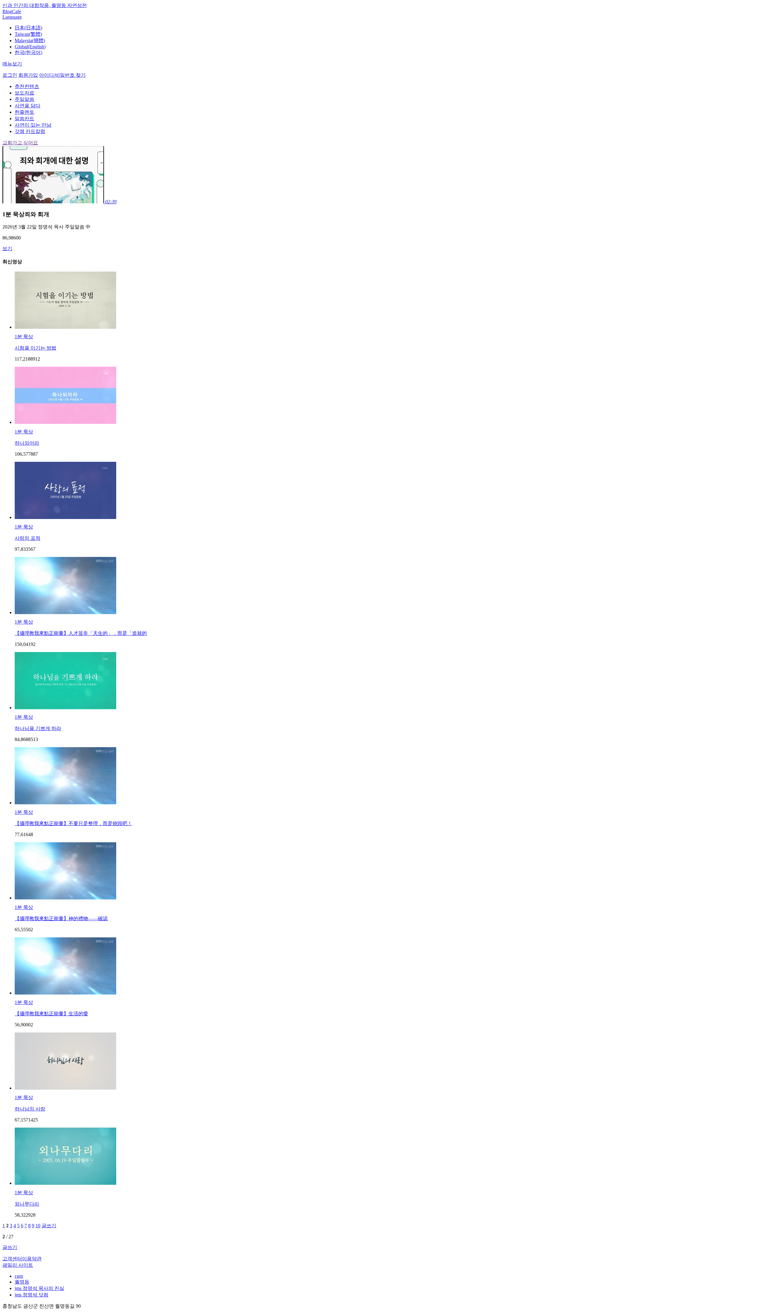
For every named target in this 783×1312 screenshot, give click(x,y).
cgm (19, 1276)
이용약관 (32, 1258)
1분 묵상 (24, 336)
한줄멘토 (24, 112)
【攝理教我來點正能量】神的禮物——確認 (61, 918)
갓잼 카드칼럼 (30, 131)
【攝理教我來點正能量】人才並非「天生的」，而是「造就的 (81, 633)
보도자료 (24, 92)
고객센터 (12, 1258)
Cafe (16, 11)
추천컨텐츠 (27, 86)
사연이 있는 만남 (33, 125)
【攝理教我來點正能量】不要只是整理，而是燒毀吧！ (73, 823)
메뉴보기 (12, 63)
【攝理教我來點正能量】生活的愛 (51, 1013)
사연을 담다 (27, 105)
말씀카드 (24, 118)
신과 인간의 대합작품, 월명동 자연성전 (44, 5)
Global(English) (30, 46)
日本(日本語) (28, 27)
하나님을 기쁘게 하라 (38, 728)
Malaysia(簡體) (30, 40)
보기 (7, 248)
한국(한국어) (28, 52)
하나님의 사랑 (30, 1108)
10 (37, 1225)
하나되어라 (27, 443)
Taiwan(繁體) (28, 34)
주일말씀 (24, 99)
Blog (7, 11)
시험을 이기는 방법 (35, 347)
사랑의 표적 (27, 538)
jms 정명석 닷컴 (31, 1294)
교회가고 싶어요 (20, 142)
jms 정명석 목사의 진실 (39, 1288)
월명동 (22, 1281)
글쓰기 (49, 1225)
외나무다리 (27, 1203)
